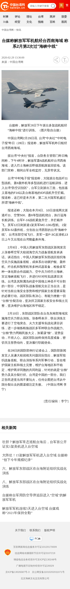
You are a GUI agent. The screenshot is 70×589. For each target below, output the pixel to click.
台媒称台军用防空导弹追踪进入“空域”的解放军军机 (34, 497)
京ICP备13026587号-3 (17, 572)
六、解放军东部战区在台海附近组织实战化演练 (34, 471)
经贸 (17, 21)
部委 (64, 16)
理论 (29, 16)
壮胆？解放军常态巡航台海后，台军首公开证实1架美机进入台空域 (34, 444)
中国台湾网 (8, 30)
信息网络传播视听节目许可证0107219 (35, 553)
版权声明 (49, 530)
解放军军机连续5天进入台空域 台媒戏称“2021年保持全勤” (30, 511)
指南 (40, 21)
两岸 (52, 16)
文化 (29, 21)
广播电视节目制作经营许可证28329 (35, 565)
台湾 (40, 16)
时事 (5, 16)
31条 (5, 21)
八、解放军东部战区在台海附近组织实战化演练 (34, 484)
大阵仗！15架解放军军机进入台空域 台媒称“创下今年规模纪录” (35, 457)
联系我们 (35, 530)
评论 (17, 16)
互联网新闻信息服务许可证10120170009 (35, 547)
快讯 (18, 30)
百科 (52, 21)
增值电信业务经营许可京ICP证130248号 (35, 559)
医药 (64, 21)
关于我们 (20, 530)
